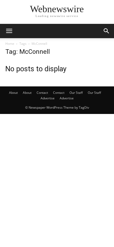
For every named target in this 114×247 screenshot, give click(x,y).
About (13, 92)
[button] (9, 31)
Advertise (48, 98)
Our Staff (76, 92)
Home (9, 43)
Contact (42, 92)
